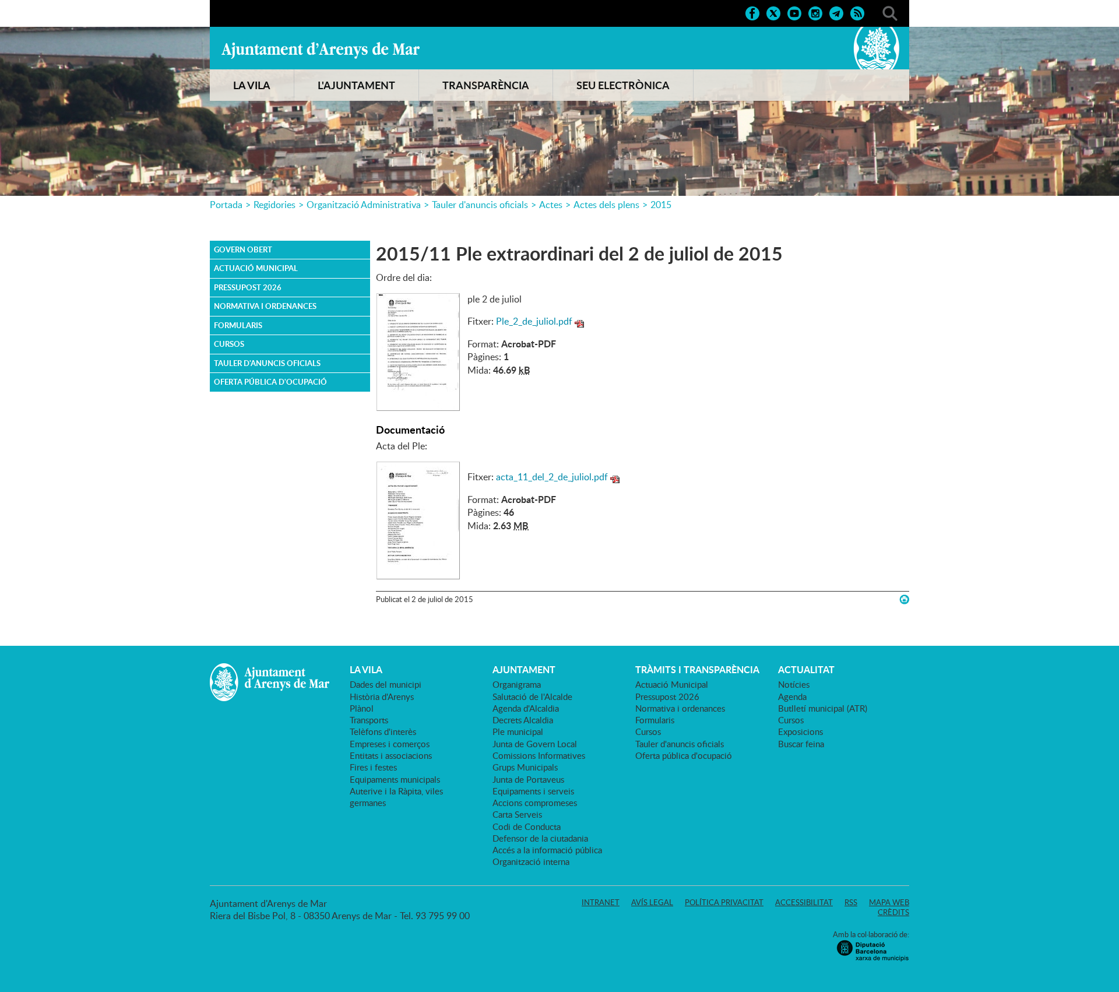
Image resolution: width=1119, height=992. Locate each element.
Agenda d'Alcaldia (525, 708)
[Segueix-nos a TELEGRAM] (836, 12)
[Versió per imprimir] (904, 599)
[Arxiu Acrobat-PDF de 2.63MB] (418, 519)
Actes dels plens (606, 204)
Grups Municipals (525, 767)
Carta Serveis (517, 814)
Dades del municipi (385, 684)
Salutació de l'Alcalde (532, 696)
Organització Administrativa (364, 204)
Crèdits (893, 912)
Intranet (601, 902)
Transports (369, 720)
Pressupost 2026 (247, 287)
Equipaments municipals (395, 779)
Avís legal (652, 902)
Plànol (362, 708)
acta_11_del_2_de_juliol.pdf (552, 476)
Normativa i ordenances (265, 306)
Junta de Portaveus (528, 779)
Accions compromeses (534, 802)
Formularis (238, 325)
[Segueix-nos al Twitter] (773, 12)
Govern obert (243, 249)
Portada (226, 204)
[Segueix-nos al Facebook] (752, 12)
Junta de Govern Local (534, 744)
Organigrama (516, 684)
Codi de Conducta (526, 826)
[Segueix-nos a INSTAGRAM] (815, 12)
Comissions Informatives (538, 755)
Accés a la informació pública (547, 850)
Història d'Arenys (382, 696)
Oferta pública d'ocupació (270, 382)
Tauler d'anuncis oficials (480, 204)
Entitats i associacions (391, 755)
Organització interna (530, 861)
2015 (660, 204)
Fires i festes (373, 767)
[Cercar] (890, 12)
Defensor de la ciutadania (540, 838)
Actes (550, 204)
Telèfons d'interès (383, 731)
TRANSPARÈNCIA (485, 85)
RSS (850, 902)
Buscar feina (801, 744)
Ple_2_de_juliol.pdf (534, 321)
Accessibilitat (804, 902)
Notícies (794, 684)
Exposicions (800, 731)
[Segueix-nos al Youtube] (794, 12)
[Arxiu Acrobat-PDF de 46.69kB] (418, 350)
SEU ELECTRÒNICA (623, 85)
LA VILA (251, 85)
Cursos (229, 344)
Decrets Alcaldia (522, 720)
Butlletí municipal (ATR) (822, 708)
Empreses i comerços (390, 744)
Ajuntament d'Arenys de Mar (320, 50)
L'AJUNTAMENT (356, 85)
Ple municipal (517, 731)
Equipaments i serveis (533, 791)
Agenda (792, 696)
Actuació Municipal (256, 268)
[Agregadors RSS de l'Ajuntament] (857, 12)
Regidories (274, 204)
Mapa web (889, 902)
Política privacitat (724, 902)
